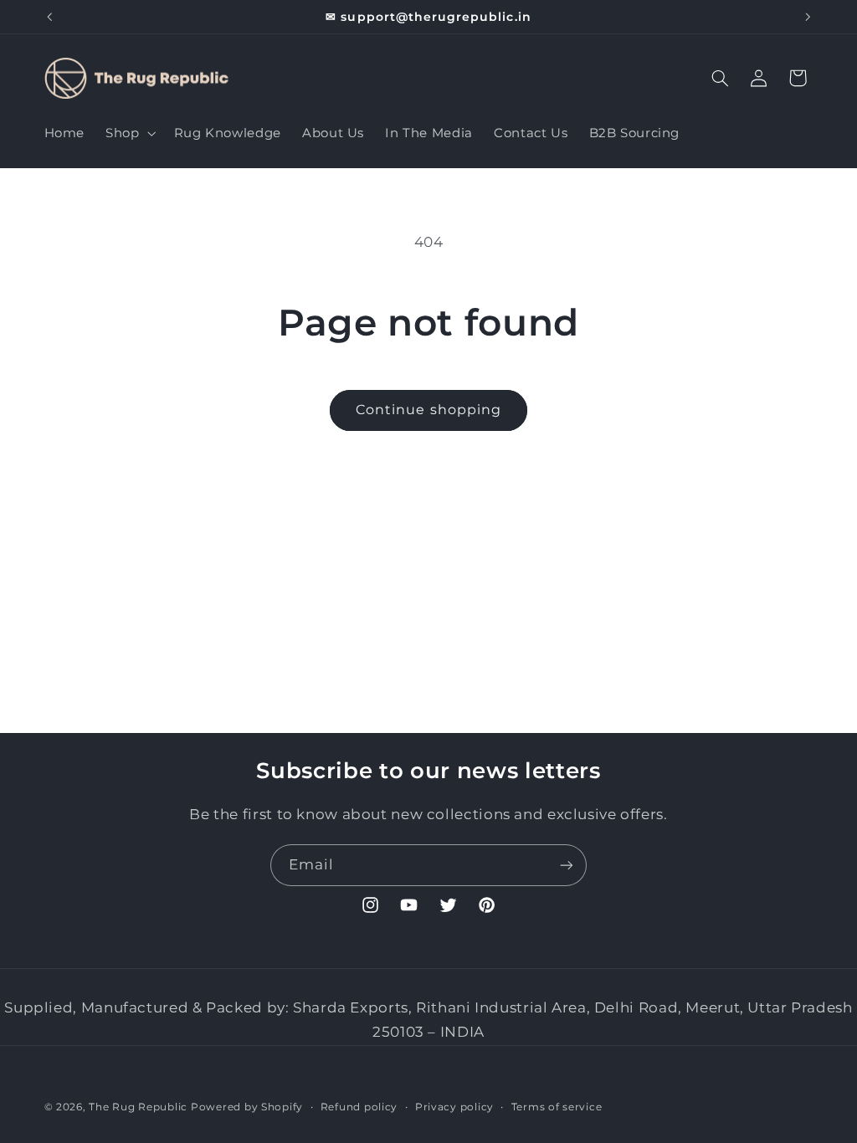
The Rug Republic (138, 1107)
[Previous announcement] (49, 16)
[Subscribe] (566, 864)
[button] (129, 133)
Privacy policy (454, 1107)
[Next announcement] (807, 16)
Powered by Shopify (247, 1107)
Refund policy (359, 1107)
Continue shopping (428, 410)
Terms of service (557, 1107)
